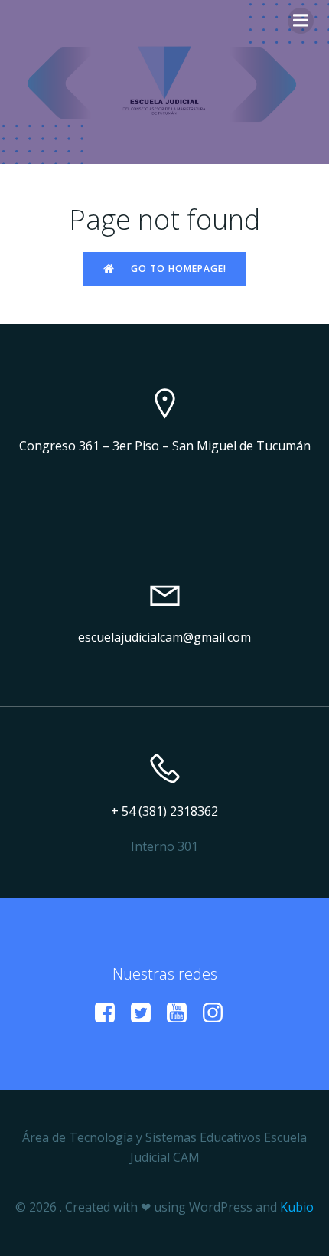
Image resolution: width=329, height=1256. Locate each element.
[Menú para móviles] (301, 21)
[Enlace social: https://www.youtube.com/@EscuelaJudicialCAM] (182, 1013)
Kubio (297, 1207)
